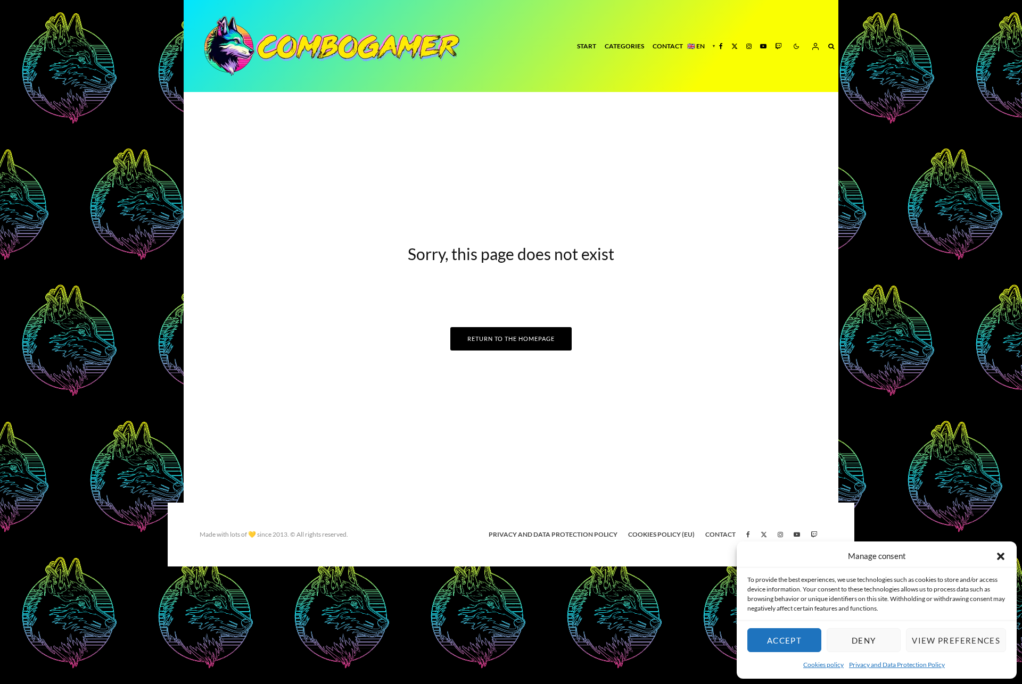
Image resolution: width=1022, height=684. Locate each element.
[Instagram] (749, 46)
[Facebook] (721, 46)
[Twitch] (778, 46)
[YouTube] (763, 46)
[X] (734, 46)
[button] (1000, 556)
